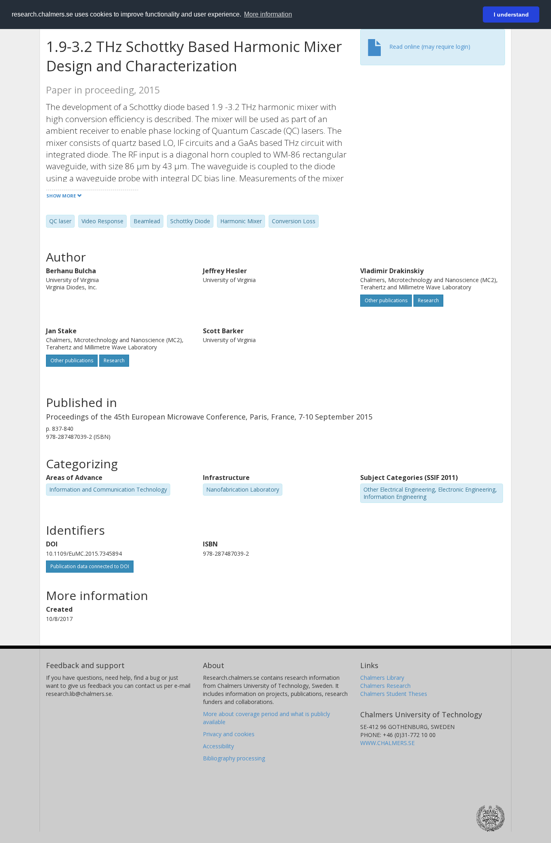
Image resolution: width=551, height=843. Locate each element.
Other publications (386, 300)
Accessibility (218, 746)
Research (428, 300)
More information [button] (268, 14)
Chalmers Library (382, 677)
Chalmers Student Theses (393, 694)
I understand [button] (511, 14)
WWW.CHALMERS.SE (387, 743)
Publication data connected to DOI (89, 566)
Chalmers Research (385, 685)
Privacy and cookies (229, 734)
